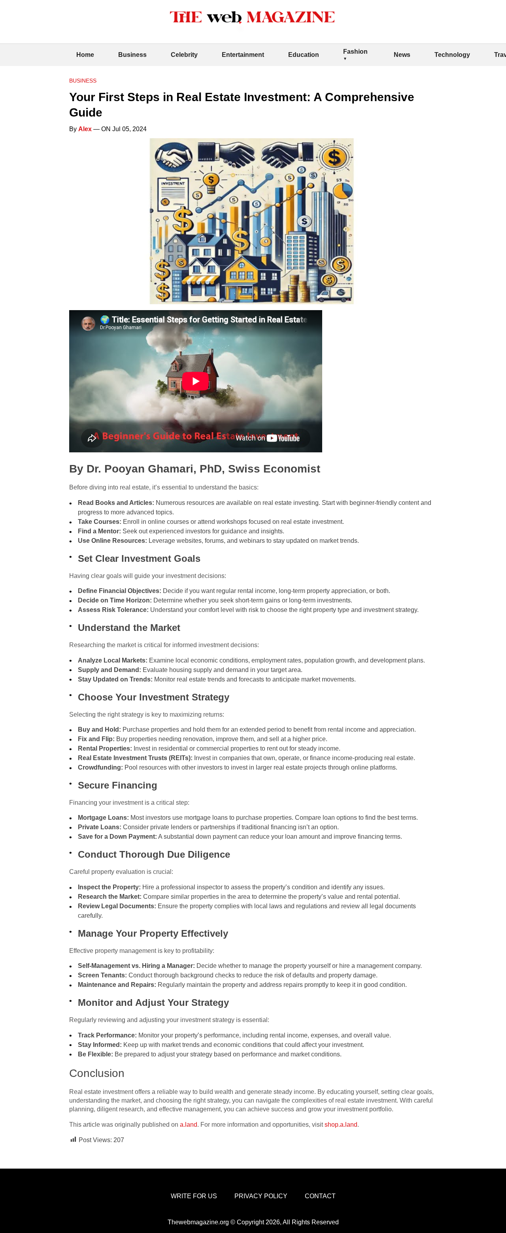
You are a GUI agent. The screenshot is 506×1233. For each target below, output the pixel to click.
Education (303, 54)
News (402, 54)
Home (85, 54)
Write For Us (194, 1196)
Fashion (355, 51)
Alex (85, 129)
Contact (320, 1196)
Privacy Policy (260, 1196)
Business (132, 54)
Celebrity (184, 54)
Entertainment (243, 54)
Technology (452, 54)
